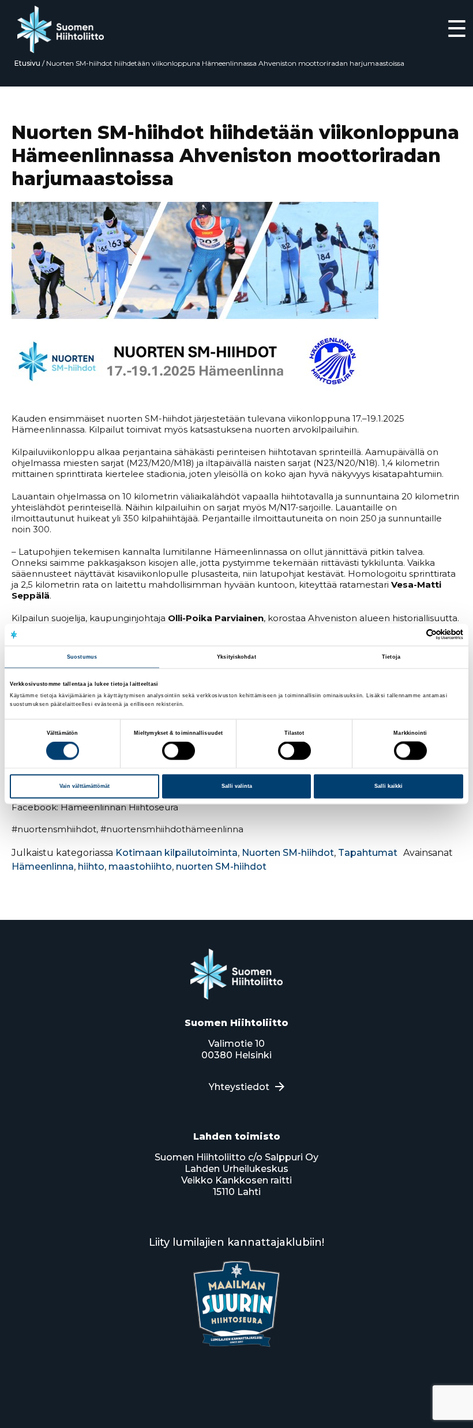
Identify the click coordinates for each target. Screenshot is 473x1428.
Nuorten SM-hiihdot (288, 852)
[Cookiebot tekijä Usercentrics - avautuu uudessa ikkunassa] (412, 634)
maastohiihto (140, 866)
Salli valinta (237, 786)
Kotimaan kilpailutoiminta (176, 852)
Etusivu (27, 63)
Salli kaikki (388, 786)
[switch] (178, 751)
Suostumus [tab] (82, 656)
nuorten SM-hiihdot (221, 866)
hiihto (91, 866)
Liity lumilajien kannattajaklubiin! (236, 1242)
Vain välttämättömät (84, 786)
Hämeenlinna (43, 866)
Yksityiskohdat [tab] (236, 656)
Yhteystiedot (239, 1086)
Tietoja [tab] (391, 656)
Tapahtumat (367, 852)
